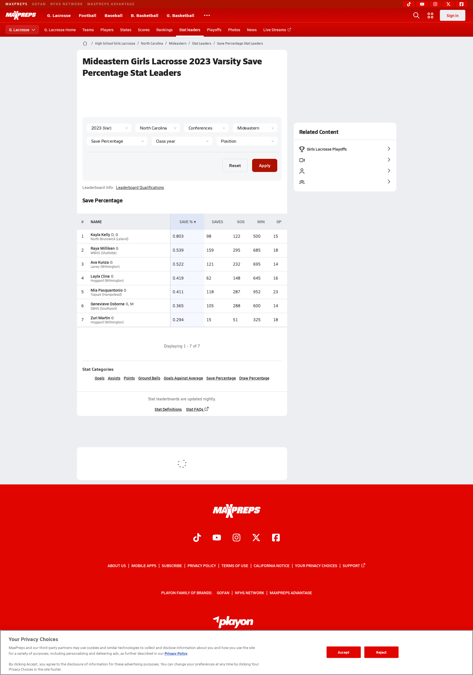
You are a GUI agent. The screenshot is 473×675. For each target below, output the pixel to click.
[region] (236, 652)
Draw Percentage (254, 377)
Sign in (452, 15)
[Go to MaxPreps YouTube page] (216, 538)
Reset (235, 165)
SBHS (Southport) (104, 308)
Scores (144, 29)
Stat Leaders (201, 43)
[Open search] (416, 15)
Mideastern (177, 43)
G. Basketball (180, 15)
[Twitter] (448, 4)
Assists (114, 377)
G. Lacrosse (59, 15)
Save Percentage (221, 377)
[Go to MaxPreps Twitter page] (256, 538)
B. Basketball (144, 15)
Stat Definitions (168, 409)
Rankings (164, 29)
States (125, 29)
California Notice (272, 565)
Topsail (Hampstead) (106, 294)
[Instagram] (435, 4)
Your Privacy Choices (316, 565)
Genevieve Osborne (108, 303)
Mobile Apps (143, 565)
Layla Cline (100, 276)
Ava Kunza (100, 262)
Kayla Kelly (100, 234)
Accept (343, 652)
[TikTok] (409, 4)
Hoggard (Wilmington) (107, 280)
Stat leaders (189, 29)
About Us (117, 565)
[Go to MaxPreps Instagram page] (236, 538)
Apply (264, 165)
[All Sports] (207, 15)
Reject (381, 652)
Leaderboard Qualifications (140, 187)
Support (351, 565)
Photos (234, 29)
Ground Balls (149, 377)
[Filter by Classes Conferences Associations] (206, 127)
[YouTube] (422, 4)
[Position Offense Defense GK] (247, 141)
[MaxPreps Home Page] (85, 43)
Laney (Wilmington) (105, 267)
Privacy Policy (202, 565)
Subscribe (172, 565)
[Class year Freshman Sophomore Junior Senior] (182, 141)
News (252, 29)
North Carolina (152, 43)
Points (129, 377)
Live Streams (274, 29)
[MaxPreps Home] (20, 15)
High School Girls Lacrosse (115, 43)
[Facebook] (461, 4)
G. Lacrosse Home (60, 29)
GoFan (39, 4)
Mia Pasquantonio (107, 290)
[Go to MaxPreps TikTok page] (197, 538)
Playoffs (214, 29)
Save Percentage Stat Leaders (240, 43)
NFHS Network (66, 4)
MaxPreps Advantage (111, 4)
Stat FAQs (194, 409)
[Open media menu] (430, 15)
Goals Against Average (183, 377)
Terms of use (234, 565)
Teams (88, 29)
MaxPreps (16, 4)
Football (87, 15)
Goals (100, 377)
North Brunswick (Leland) (109, 239)
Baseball (114, 15)
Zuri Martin (100, 317)
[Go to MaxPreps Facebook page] (276, 538)
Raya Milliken (103, 248)
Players (107, 29)
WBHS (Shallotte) (104, 253)
